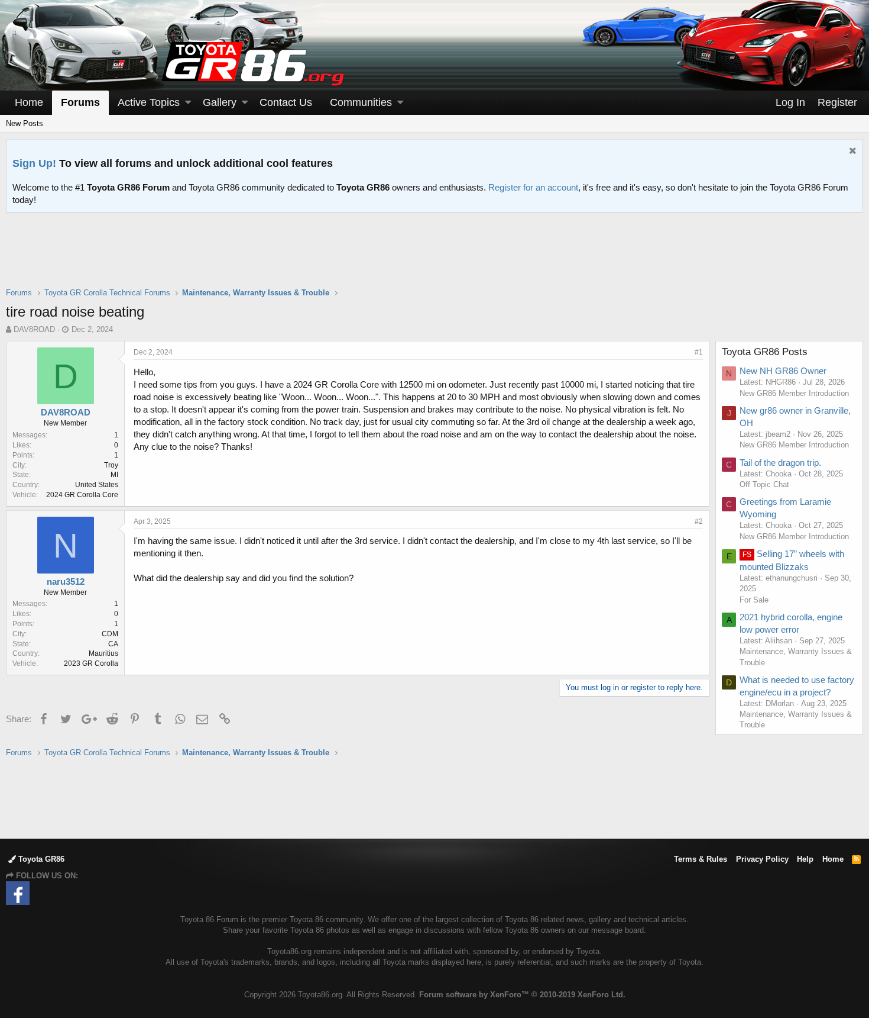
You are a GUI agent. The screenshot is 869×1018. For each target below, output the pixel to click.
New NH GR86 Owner (783, 371)
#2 (699, 521)
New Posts (24, 123)
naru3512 (66, 581)
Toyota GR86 (40, 859)
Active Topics (149, 102)
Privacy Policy (762, 859)
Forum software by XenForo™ (522, 994)
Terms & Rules (700, 859)
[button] (188, 103)
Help (805, 859)
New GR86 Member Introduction (794, 393)
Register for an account (533, 187)
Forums (80, 102)
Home (29, 102)
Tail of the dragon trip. (780, 463)
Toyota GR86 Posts (765, 351)
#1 (699, 352)
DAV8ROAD (34, 329)
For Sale (754, 599)
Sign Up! (34, 163)
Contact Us (286, 102)
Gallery (219, 102)
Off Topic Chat (764, 484)
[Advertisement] (434, 257)
